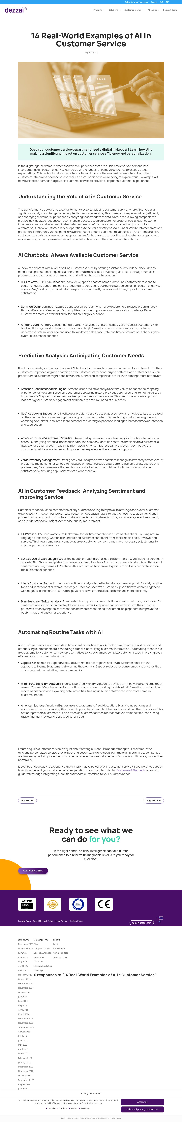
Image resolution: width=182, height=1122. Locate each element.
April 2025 (23, 966)
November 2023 (25, 1023)
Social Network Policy (43, 921)
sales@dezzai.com (141, 922)
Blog (36, 944)
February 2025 (25, 974)
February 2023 (25, 1058)
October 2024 (24, 992)
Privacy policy (66, 1118)
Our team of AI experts (131, 770)
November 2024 (25, 987)
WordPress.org (60, 957)
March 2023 (23, 1053)
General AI (39, 957)
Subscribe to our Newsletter (136, 2)
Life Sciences (40, 961)
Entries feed (59, 948)
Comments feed (60, 952)
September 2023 (26, 1027)
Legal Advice (61, 921)
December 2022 (25, 1066)
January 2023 (24, 1062)
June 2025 (23, 957)
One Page (38, 970)
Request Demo (170, 10)
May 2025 (22, 961)
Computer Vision (42, 948)
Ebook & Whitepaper (43, 952)
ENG (161, 2)
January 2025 (24, 979)
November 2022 (25, 1071)
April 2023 (23, 1049)
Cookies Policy (79, 1118)
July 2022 (22, 1088)
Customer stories (133, 10)
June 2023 (23, 1040)
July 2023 (22, 1036)
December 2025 (25, 944)
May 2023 (22, 1044)
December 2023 (25, 1018)
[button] (142, 1109)
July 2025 (22, 952)
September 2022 (26, 1080)
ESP (167, 2)
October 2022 (24, 1075)
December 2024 (25, 983)
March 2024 (23, 1014)
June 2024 (23, 1001)
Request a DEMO (33, 870)
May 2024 (22, 1005)
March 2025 (23, 970)
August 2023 (24, 1031)
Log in (56, 944)
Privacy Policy (24, 921)
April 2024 (23, 1009)
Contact (154, 2)
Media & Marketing (43, 966)
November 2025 (25, 948)
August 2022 (24, 1084)
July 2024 (22, 996)
